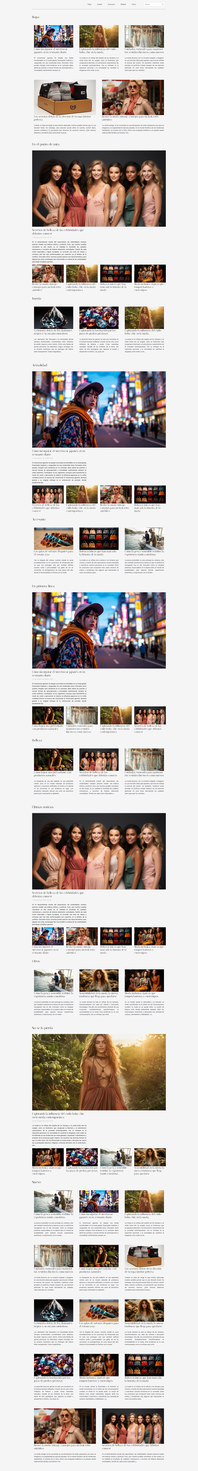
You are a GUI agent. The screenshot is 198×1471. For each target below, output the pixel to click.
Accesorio (111, 4)
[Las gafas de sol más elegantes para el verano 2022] (53, 539)
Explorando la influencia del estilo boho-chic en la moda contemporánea (97, 52)
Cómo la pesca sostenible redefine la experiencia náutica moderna (144, 553)
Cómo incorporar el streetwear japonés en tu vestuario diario (50, 51)
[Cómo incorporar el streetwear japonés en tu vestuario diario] (53, 36)
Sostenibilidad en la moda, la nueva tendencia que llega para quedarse (98, 995)
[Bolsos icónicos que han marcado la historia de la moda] (116, 274)
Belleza (123, 4)
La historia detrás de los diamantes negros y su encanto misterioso (53, 332)
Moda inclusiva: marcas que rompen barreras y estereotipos (149, 287)
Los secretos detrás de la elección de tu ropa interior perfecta (143, 1270)
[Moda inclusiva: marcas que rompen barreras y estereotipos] (150, 274)
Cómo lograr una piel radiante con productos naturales (48, 727)
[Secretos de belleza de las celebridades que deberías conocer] (99, 188)
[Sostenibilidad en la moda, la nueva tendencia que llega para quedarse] (99, 980)
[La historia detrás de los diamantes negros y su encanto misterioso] (53, 318)
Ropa (89, 4)
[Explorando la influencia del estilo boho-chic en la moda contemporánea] (99, 36)
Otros (134, 4)
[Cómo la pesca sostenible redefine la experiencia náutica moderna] (144, 539)
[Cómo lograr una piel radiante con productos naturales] (48, 715)
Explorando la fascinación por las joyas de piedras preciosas (97, 332)
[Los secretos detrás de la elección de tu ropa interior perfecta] (65, 97)
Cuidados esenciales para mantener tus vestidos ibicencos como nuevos (144, 51)
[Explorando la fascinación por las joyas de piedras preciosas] (99, 318)
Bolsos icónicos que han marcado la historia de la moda (113, 287)
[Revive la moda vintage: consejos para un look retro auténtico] (133, 97)
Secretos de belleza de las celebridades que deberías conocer (45, 507)
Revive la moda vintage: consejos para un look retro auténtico (46, 287)
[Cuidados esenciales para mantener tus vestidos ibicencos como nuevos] (144, 36)
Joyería (99, 4)
